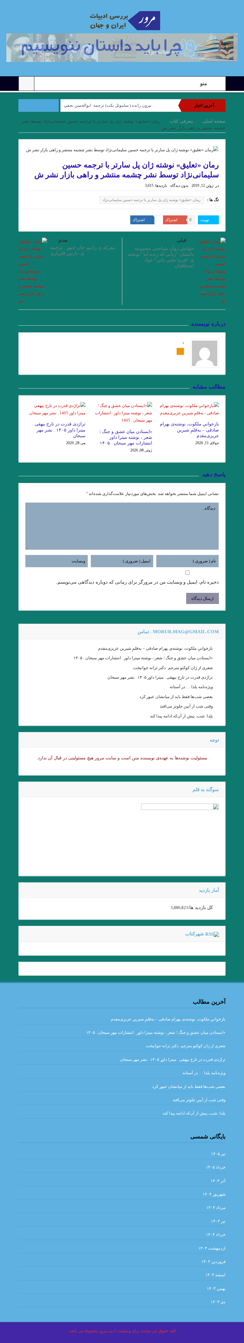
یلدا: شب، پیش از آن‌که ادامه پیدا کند (181, 716)
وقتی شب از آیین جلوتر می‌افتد (186, 706)
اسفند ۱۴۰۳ (215, 1274)
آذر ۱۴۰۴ (218, 1180)
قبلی (181, 240)
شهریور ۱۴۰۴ (214, 1194)
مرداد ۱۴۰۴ (216, 1207)
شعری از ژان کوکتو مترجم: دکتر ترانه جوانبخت (173, 667)
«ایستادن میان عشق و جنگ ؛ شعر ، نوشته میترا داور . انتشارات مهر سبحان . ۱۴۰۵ (125, 437)
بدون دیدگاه (179, 185)
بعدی (63, 240)
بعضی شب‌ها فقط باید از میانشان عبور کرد (176, 696)
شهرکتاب (194, 933)
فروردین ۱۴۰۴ (213, 1261)
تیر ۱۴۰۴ (218, 1221)
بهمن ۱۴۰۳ (216, 1288)
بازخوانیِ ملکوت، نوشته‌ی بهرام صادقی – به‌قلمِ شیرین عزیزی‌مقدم (189, 430)
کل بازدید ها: (200, 907)
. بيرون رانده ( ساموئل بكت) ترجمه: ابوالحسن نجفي (108, 105)
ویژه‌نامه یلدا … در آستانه (191, 686)
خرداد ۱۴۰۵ (216, 1167)
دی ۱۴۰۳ (218, 1301)
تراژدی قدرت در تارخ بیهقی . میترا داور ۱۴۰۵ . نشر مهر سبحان (58, 430)
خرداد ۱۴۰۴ (216, 1234)
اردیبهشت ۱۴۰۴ (212, 1248)
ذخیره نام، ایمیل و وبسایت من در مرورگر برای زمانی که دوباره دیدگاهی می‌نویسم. (137, 582)
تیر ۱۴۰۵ (218, 1153)
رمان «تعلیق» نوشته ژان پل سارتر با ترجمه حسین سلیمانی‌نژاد (151, 200)
